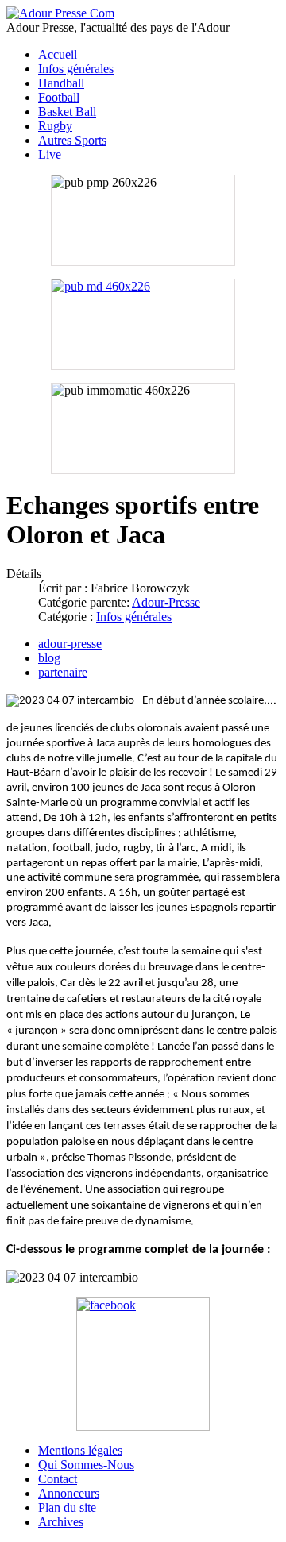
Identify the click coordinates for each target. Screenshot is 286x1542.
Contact (57, 1479)
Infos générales (76, 68)
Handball (61, 83)
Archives (60, 1522)
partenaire (62, 672)
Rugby (55, 126)
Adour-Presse (166, 602)
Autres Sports (72, 140)
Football (58, 97)
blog (49, 658)
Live (49, 154)
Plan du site (67, 1507)
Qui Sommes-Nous (86, 1464)
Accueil (57, 54)
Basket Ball (67, 111)
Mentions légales (80, 1450)
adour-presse (70, 643)
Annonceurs (68, 1493)
